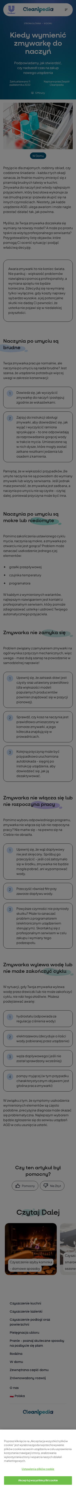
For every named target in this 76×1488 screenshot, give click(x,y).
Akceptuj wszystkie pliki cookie (38, 1480)
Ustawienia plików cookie (38, 1469)
